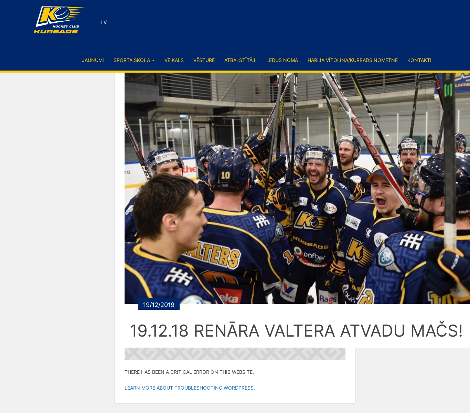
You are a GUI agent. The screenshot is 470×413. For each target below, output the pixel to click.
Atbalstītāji (240, 60)
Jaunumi (93, 60)
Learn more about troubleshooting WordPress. (190, 388)
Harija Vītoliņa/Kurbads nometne (353, 60)
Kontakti (419, 60)
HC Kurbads (60, 19)
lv (104, 22)
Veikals (174, 60)
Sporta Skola (132, 60)
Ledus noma (282, 60)
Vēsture (204, 60)
